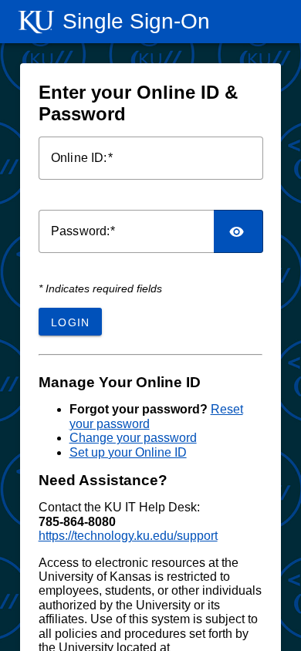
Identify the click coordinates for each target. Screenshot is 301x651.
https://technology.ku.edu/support (128, 535)
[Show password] (237, 231)
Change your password (133, 437)
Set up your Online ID (128, 452)
